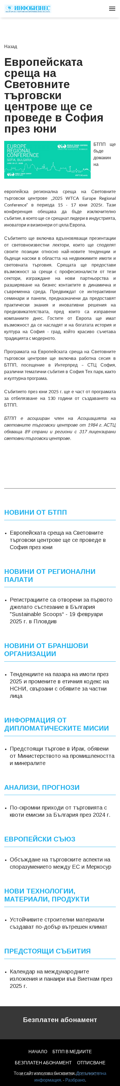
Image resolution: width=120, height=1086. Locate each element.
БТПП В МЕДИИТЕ (72, 1051)
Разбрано (75, 1079)
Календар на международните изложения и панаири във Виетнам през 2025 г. (61, 978)
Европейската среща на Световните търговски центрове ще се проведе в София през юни (58, 540)
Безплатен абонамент (60, 1019)
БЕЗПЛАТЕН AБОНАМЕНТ (43, 1062)
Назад (10, 46)
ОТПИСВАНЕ (91, 1062)
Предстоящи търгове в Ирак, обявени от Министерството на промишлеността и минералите (62, 755)
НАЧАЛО (37, 1051)
